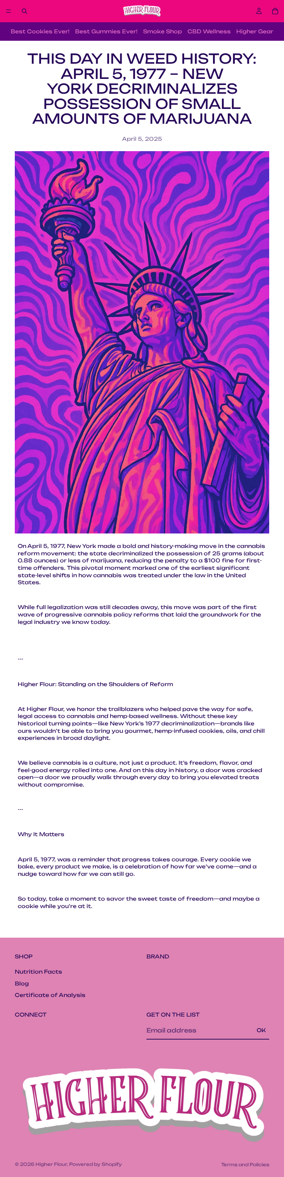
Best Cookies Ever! (40, 31)
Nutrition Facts (38, 971)
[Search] (24, 11)
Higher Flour (51, 1164)
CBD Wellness (209, 31)
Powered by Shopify (95, 1164)
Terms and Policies (245, 1164)
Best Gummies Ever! (106, 31)
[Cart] (275, 11)
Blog (22, 983)
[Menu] (8, 11)
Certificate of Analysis (50, 995)
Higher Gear (254, 31)
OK (261, 1030)
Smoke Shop (162, 31)
